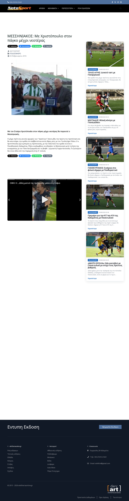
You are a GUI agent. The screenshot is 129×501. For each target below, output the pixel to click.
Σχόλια (10, 471)
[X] (115, 2)
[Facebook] (112, 2)
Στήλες (10, 464)
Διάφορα (50, 464)
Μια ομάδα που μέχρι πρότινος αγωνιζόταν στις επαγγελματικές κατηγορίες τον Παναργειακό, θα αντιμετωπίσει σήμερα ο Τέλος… (104, 80)
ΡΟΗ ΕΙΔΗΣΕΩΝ (84, 8)
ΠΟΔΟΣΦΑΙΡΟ (15, 53)
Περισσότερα (92, 86)
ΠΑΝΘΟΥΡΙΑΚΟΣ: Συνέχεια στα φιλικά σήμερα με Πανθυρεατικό (102, 168)
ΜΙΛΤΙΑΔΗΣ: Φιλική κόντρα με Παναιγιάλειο (101, 121)
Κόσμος (10, 461)
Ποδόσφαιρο (52, 454)
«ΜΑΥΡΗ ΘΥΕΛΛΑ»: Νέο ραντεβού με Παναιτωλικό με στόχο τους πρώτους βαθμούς (105, 265)
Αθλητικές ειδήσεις (54, 450)
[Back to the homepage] (19, 8)
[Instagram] (118, 2)
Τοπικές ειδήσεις (13, 454)
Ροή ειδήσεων (12, 450)
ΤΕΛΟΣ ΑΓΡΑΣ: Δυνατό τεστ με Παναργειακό (101, 73)
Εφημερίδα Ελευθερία (110, 427)
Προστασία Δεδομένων (86, 497)
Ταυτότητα (117, 497)
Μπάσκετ (51, 457)
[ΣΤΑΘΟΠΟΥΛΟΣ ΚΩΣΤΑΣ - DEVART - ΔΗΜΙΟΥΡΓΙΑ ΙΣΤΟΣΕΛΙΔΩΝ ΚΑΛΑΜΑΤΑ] (114, 489)
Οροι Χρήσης (104, 497)
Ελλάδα (10, 457)
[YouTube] (121, 2)
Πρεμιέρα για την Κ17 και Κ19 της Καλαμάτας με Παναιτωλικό (103, 216)
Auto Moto (51, 468)
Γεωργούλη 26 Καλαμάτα (98, 450)
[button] (121, 8)
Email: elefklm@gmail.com (100, 463)
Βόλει (49, 461)
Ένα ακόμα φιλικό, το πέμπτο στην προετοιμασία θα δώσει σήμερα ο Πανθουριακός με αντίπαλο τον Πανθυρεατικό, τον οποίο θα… (105, 175)
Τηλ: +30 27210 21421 (98, 457)
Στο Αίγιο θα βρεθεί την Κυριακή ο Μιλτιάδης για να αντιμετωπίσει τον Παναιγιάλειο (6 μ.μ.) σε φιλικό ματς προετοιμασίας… (104, 127)
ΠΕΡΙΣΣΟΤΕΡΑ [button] (67, 8)
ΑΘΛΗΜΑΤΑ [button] (52, 8)
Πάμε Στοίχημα (53, 471)
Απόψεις (10, 468)
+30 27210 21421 (15, 2)
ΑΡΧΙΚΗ (42, 8)
